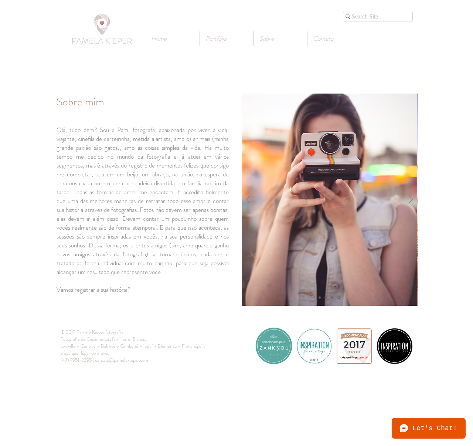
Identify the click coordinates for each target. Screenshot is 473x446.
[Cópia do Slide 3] (339, 297)
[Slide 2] (326, 297)
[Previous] (248, 200)
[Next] (411, 200)
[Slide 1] (320, 297)
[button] (280, 38)
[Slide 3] (332, 297)
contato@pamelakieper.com (121, 360)
